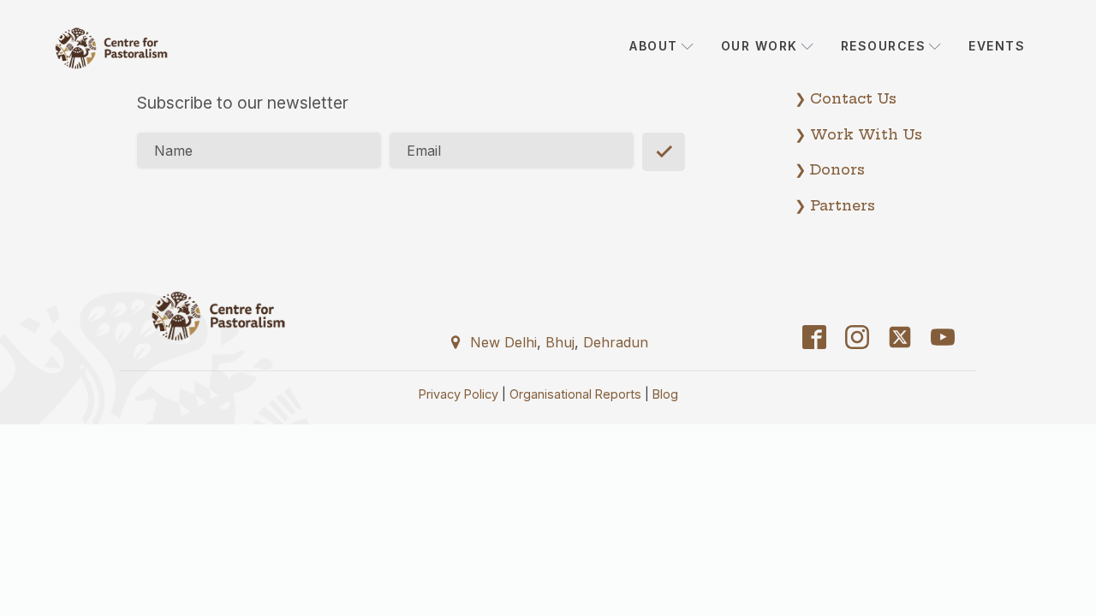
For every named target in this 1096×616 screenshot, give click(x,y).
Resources (883, 45)
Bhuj (560, 342)
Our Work (759, 45)
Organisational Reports (575, 394)
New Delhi (503, 342)
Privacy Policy (458, 394)
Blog (665, 394)
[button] (548, 341)
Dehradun (615, 342)
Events (996, 45)
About (653, 45)
